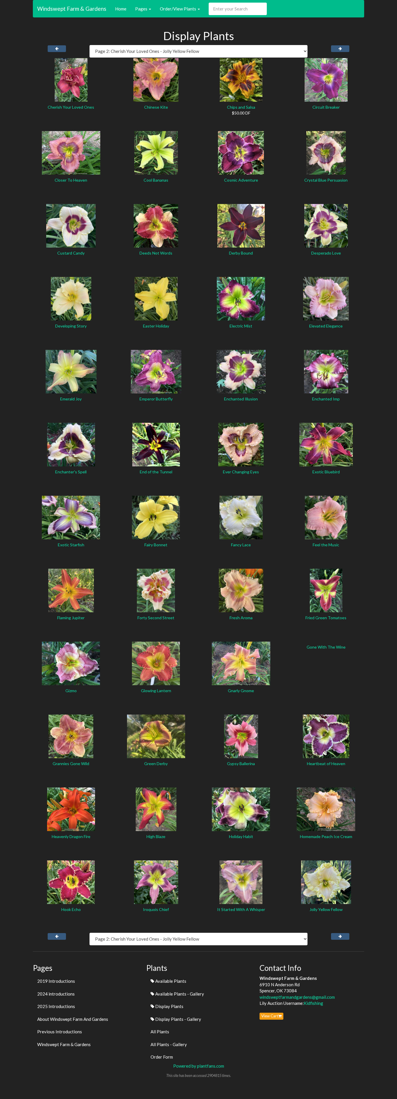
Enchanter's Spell (71, 471)
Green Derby (156, 763)
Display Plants (168, 1006)
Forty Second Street (155, 617)
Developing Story (71, 325)
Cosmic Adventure (241, 180)
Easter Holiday (156, 325)
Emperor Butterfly (156, 398)
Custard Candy (71, 252)
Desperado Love (326, 252)
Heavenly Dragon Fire (71, 836)
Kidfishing (313, 1003)
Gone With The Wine (326, 647)
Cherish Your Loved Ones (71, 107)
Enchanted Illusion (241, 398)
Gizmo (71, 690)
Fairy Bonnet (155, 544)
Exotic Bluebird (326, 471)
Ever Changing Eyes (241, 471)
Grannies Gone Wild (71, 763)
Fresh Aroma (241, 617)
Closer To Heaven (71, 180)
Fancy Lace (241, 544)
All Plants (160, 1031)
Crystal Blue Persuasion (326, 180)
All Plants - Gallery (169, 1044)
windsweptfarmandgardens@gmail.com (297, 997)
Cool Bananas (156, 180)
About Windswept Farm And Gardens (72, 1019)
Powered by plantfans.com (198, 1065)
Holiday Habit (241, 836)
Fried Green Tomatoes (325, 617)
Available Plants (170, 981)
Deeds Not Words (156, 252)
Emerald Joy (71, 398)
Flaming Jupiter (71, 617)
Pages (141, 8)
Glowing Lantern (156, 690)
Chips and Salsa (241, 107)
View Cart (269, 1016)
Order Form (162, 1056)
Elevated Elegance (326, 325)
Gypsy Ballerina (241, 763)
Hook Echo (71, 909)
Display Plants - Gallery (177, 1019)
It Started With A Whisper (241, 909)
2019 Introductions (56, 981)
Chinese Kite (156, 107)
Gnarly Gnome (241, 690)
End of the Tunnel (156, 471)
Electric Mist (241, 325)
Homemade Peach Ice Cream (326, 836)
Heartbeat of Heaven (326, 763)
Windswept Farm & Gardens (71, 8)
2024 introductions (56, 993)
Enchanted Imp (326, 398)
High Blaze (155, 836)
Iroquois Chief (156, 909)
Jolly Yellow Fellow (326, 909)
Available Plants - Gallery (179, 993)
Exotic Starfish (71, 544)
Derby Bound (241, 252)
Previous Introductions (59, 1031)
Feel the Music (326, 544)
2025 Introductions (56, 1006)
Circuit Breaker (326, 107)
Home (120, 8)
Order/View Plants (178, 8)
